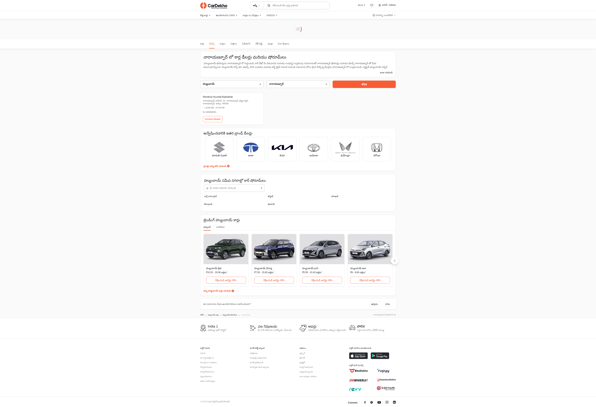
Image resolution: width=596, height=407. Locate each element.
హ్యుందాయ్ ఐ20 (310, 268)
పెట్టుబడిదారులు (206, 376)
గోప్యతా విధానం (206, 367)
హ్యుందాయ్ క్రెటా (214, 268)
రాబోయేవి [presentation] (220, 227)
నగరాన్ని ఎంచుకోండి (384, 15)
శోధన (364, 84)
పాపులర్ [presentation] (207, 227)
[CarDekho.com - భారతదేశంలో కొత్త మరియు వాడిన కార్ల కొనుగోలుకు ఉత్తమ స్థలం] (213, 5)
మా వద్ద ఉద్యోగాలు (207, 358)
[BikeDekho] (358, 371)
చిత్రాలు (234, 43)
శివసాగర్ (271, 204)
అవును (374, 304)
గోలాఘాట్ (208, 204)
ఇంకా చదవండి (386, 72)
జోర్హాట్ (270, 196)
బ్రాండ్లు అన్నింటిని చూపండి (214, 166)
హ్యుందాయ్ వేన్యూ (263, 268)
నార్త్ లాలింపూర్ (210, 196)
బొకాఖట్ (334, 196)
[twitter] (371, 403)
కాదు (387, 304)
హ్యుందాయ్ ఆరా (358, 268)
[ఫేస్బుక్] (365, 403)
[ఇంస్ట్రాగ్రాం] (387, 403)
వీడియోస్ (246, 43)
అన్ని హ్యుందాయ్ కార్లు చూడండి (217, 291)
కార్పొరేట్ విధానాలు (207, 372)
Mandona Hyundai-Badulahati (218, 96)
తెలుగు (360, 5)
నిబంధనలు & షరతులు (208, 362)
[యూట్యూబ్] (379, 403)
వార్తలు (223, 43)
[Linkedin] (394, 403)
